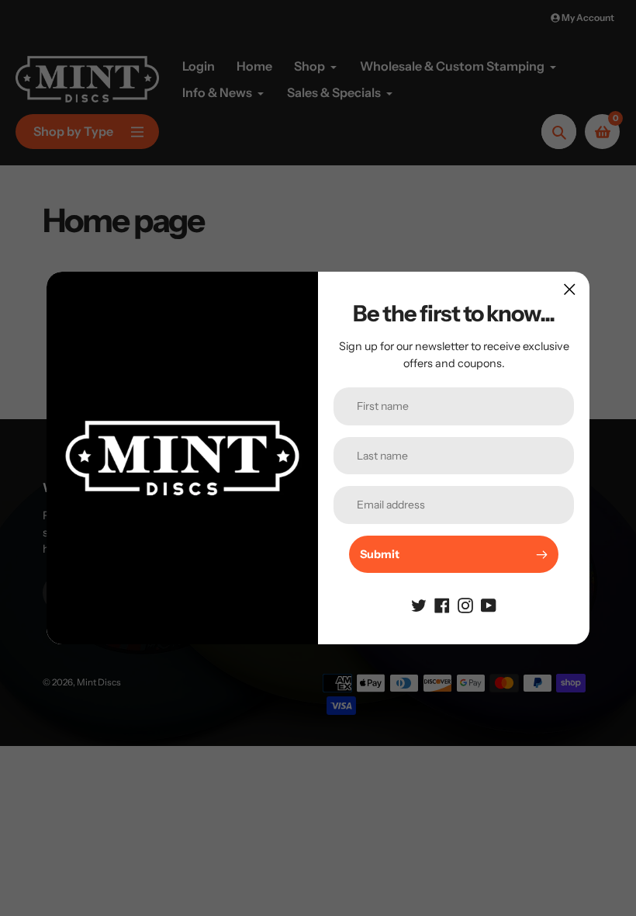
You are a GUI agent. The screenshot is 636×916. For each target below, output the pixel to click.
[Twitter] (419, 604)
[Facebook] (442, 604)
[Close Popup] (569, 289)
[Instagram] (465, 604)
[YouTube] (488, 604)
